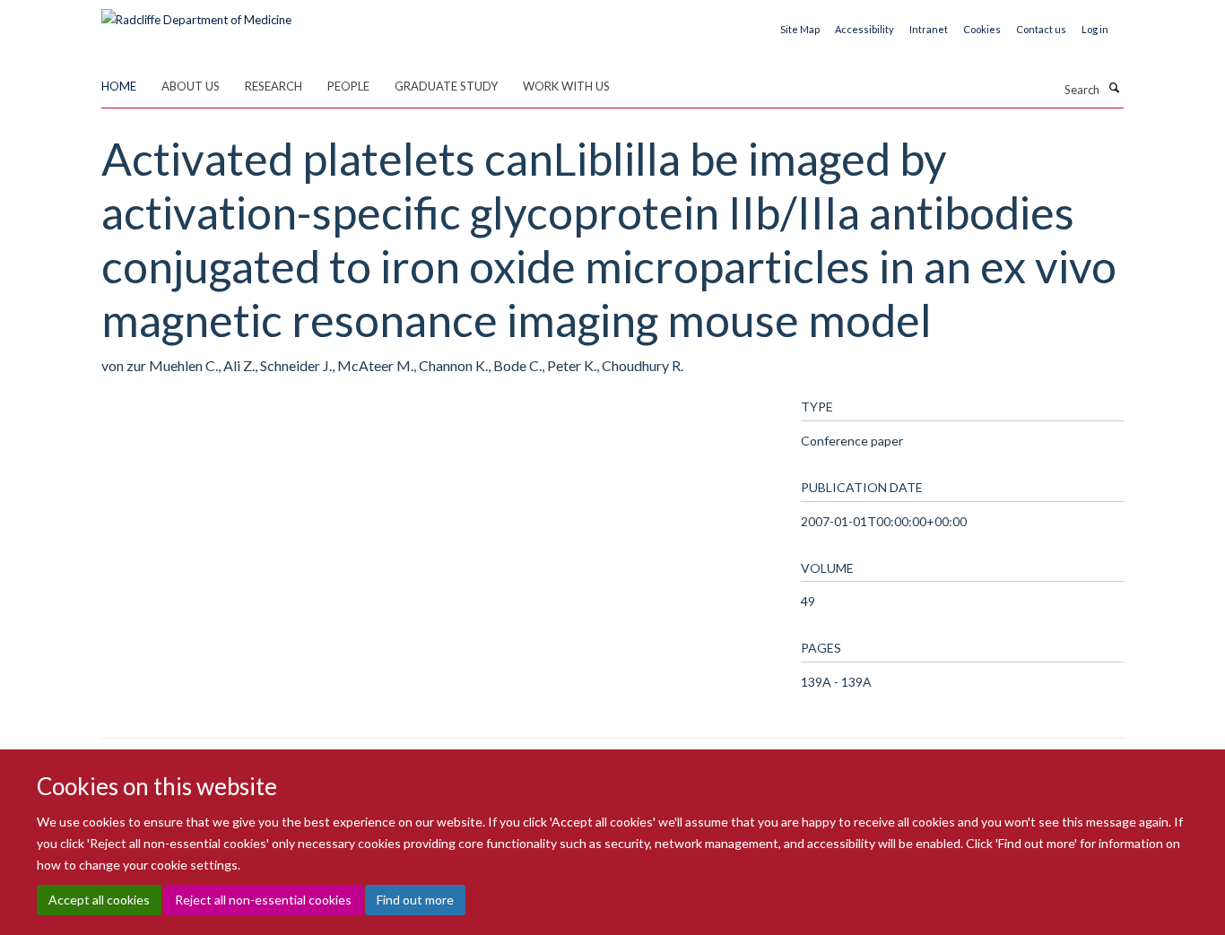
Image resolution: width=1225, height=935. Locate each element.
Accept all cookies (99, 899)
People (348, 86)
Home (118, 86)
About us (190, 86)
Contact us (1041, 29)
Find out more (415, 899)
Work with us (566, 86)
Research (273, 86)
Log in (1095, 29)
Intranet (928, 29)
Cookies (982, 29)
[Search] (1114, 88)
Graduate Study (446, 86)
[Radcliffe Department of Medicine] (196, 13)
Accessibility (864, 29)
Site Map (800, 29)
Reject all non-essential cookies (263, 899)
